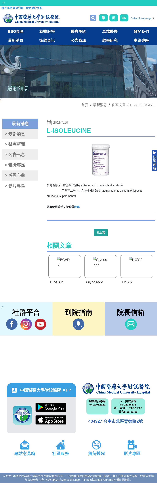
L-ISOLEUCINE (142, 105)
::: (4, 2)
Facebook (12, 324)
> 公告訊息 (15, 154)
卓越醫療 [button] (110, 31)
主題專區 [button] (141, 40)
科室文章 (119, 105)
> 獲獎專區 (15, 165)
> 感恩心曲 (15, 175)
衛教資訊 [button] (47, 40)
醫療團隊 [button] (78, 31)
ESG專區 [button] (16, 31)
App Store (50, 421)
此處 (77, 206)
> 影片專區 (15, 185)
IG (26, 324)
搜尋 (93, 18)
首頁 (84, 105)
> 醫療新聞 (15, 144)
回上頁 (101, 232)
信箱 (131, 324)
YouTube (40, 324)
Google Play (50, 409)
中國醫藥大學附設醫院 (115, 388)
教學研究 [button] (110, 40)
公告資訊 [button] (78, 40)
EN (124, 18)
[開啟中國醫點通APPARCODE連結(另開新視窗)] (22, 415)
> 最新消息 (15, 133)
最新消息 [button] (15, 40)
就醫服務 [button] (47, 31)
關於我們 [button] (141, 31)
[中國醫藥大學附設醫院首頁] (30, 18)
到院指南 (78, 324)
